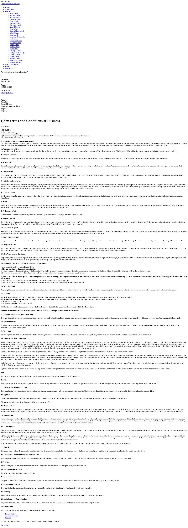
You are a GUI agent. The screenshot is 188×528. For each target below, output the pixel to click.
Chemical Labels (15, 19)
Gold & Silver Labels (17, 31)
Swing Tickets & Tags (17, 52)
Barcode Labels (15, 15)
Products (8, 11)
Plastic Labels (14, 45)
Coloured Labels (15, 23)
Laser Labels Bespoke (17, 37)
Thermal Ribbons (16, 56)
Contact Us (9, 68)
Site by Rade (5, 525)
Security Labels (15, 51)
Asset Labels (14, 13)
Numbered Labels (16, 41)
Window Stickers (15, 62)
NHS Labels (14, 39)
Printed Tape (14, 49)
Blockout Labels (15, 17)
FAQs (7, 66)
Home (7, 7)
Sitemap (8, 518)
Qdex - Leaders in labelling (10, 4)
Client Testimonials (11, 64)
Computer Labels (15, 25)
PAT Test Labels (15, 43)
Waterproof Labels (16, 60)
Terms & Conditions (12, 516)
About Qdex (9, 9)
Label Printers (14, 33)
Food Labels (14, 29)
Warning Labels (15, 58)
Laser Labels (14, 35)
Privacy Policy (10, 514)
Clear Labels (14, 21)
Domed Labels (15, 27)
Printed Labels (14, 47)
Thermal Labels (15, 54)
